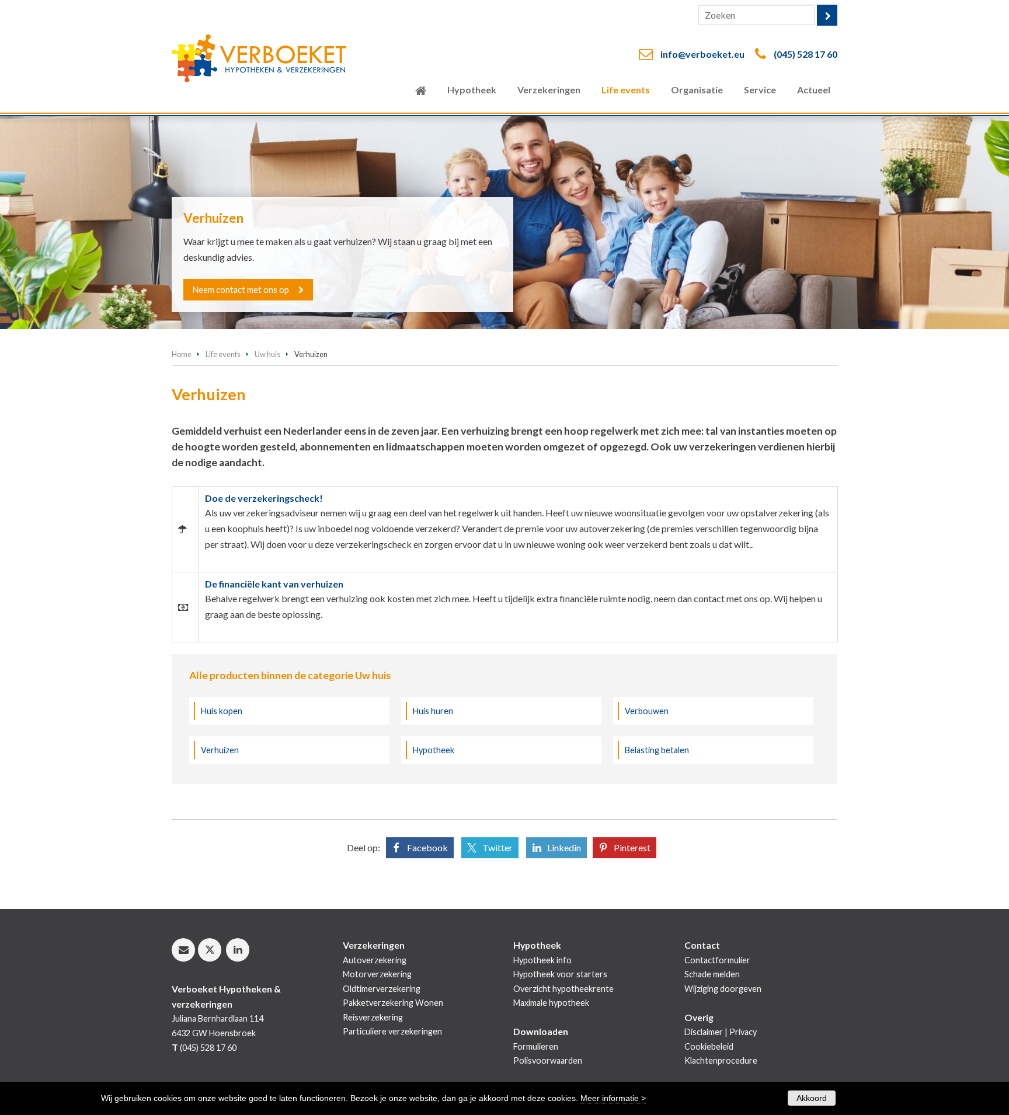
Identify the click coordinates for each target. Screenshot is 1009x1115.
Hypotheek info (542, 960)
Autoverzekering (374, 960)
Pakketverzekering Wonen (393, 1003)
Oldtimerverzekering (381, 989)
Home (182, 354)
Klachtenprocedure (720, 1060)
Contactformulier (717, 960)
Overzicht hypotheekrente (563, 989)
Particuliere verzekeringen (392, 1031)
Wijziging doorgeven (722, 989)
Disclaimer (703, 1032)
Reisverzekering (373, 1017)
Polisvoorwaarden (547, 1060)
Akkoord (811, 1098)
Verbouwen (647, 711)
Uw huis (267, 354)
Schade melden (712, 974)
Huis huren (433, 711)
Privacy (743, 1032)
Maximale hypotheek (551, 1003)
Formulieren (535, 1046)
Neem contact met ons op (241, 290)
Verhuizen (220, 750)
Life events (223, 354)
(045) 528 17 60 (805, 54)
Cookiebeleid (708, 1046)
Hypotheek (433, 750)
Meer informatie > (613, 1098)
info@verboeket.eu (702, 54)
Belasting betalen (657, 750)
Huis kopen (221, 711)
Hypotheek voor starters (560, 974)
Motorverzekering (377, 974)
